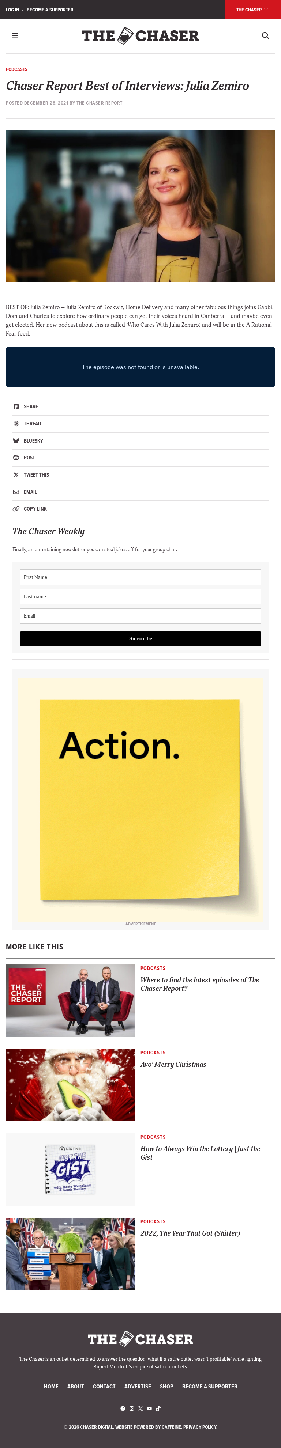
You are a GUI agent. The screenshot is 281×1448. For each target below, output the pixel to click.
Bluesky (33, 441)
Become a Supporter (50, 9)
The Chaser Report (99, 102)
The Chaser (249, 9)
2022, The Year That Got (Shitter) (190, 1233)
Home (51, 1386)
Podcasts (16, 69)
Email (30, 492)
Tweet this (36, 475)
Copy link (35, 509)
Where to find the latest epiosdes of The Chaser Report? (199, 984)
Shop (166, 1386)
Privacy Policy (199, 1426)
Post (29, 458)
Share (30, 406)
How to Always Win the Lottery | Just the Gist (200, 1153)
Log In (12, 9)
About (75, 1386)
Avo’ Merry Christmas (173, 1065)
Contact (104, 1386)
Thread (32, 424)
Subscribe (140, 639)
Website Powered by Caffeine (148, 1426)
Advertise (137, 1386)
